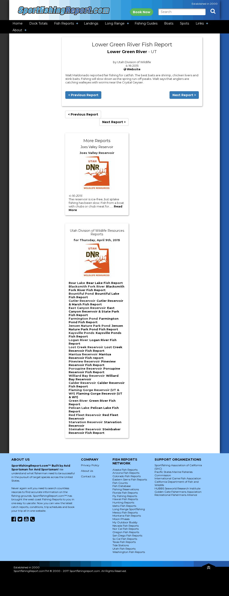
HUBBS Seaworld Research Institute (177, 488)
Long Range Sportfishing (128, 509)
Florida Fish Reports (125, 492)
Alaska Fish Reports (125, 469)
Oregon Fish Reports (125, 532)
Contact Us (88, 476)
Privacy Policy (90, 465)
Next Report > (184, 95)
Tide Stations (120, 545)
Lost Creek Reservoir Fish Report (95, 348)
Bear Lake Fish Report (104, 283)
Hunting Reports (123, 502)
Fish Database (121, 486)
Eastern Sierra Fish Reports (129, 479)
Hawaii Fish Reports (125, 499)
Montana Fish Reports (126, 515)
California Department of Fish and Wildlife (177, 483)
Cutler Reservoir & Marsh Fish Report (96, 302)
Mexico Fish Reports (125, 512)
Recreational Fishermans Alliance (176, 495)
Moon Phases (120, 519)
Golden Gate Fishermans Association (178, 491)
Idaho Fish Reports (124, 505)
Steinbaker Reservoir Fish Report (95, 431)
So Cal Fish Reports (124, 538)
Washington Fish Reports (128, 552)
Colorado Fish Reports (126, 476)
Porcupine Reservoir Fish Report (94, 370)
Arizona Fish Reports (125, 472)
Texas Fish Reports (124, 542)
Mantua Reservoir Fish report (90, 356)
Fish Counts (120, 482)
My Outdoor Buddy (125, 522)
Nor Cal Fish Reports (125, 528)
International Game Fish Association (178, 478)
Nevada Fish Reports (125, 525)
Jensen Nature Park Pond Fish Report (96, 327)
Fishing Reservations (125, 489)
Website (133, 69)
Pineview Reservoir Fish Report (92, 363)
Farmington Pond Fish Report (94, 320)
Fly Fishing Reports (124, 496)
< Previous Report (83, 95)
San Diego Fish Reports (127, 535)
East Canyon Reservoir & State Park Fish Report (94, 311)
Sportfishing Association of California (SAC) (178, 467)
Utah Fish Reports (124, 548)
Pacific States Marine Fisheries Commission (174, 473)
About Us (87, 470)
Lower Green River (127, 51)
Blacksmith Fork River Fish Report (96, 288)
